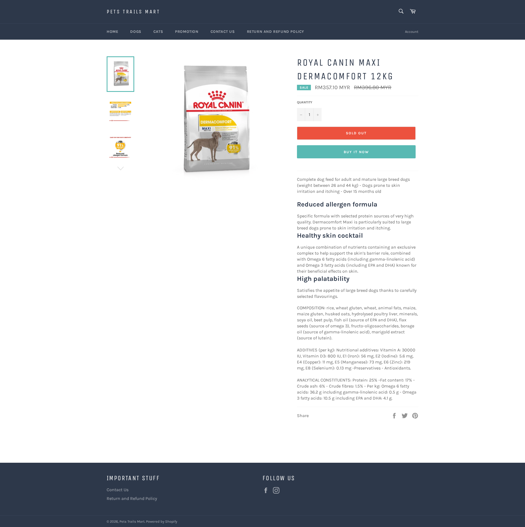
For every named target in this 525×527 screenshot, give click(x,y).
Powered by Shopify (161, 521)
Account (411, 32)
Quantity (304, 102)
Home (112, 31)
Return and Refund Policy (275, 31)
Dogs (135, 31)
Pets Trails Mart (133, 11)
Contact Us (223, 31)
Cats (158, 31)
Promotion (186, 31)
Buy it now (356, 152)
